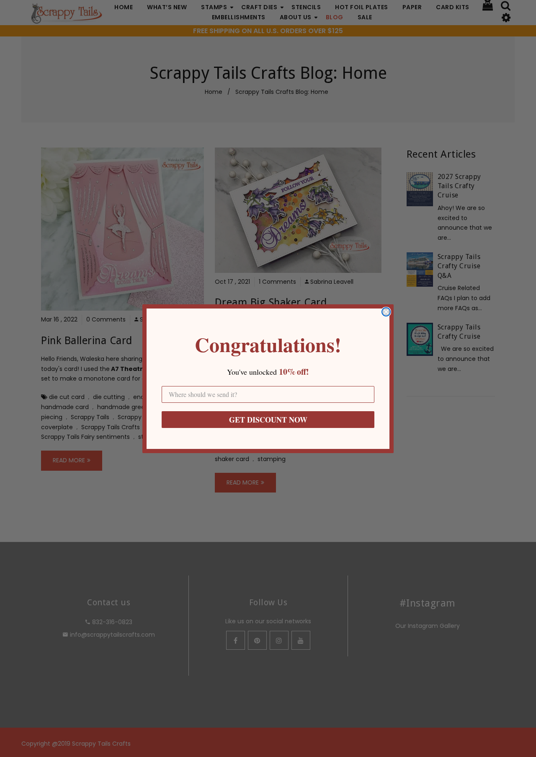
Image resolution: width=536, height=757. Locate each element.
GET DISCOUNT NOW (268, 419)
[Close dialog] (386, 312)
